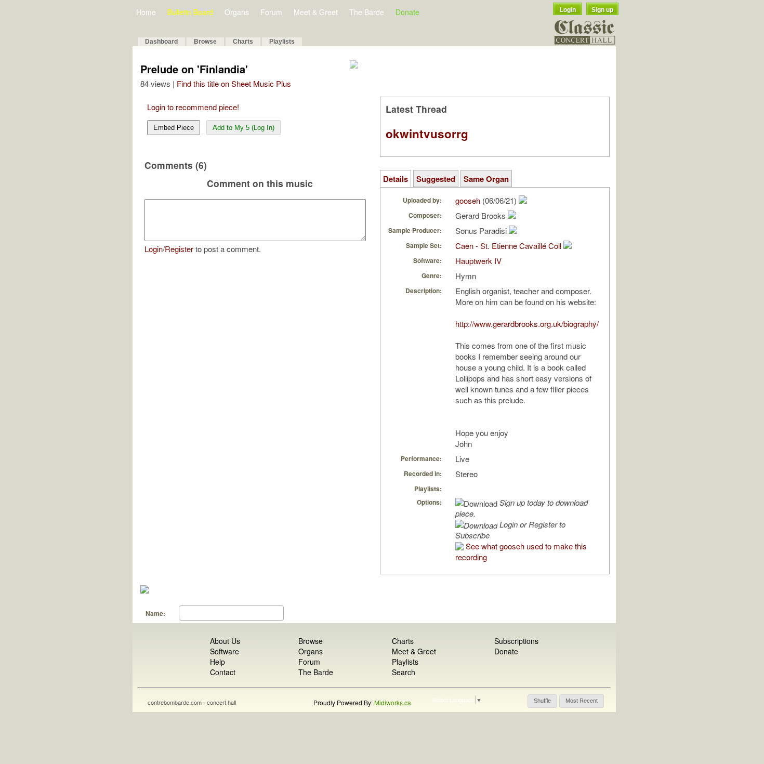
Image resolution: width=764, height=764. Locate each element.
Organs (237, 12)
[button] (542, 701)
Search (403, 672)
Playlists (282, 41)
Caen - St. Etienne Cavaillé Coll (508, 245)
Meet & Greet (316, 12)
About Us (225, 641)
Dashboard (161, 41)
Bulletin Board (190, 12)
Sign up (602, 10)
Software (224, 651)
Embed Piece (173, 127)
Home (146, 12)
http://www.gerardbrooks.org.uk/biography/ (527, 323)
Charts (243, 41)
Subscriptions (516, 641)
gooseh (467, 200)
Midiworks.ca (392, 702)
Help (217, 661)
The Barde (366, 12)
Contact (222, 672)
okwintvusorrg (427, 133)
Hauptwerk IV (478, 260)
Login (568, 10)
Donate (407, 12)
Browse (205, 41)
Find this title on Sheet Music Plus (234, 83)
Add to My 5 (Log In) (243, 127)
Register (179, 248)
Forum (271, 12)
